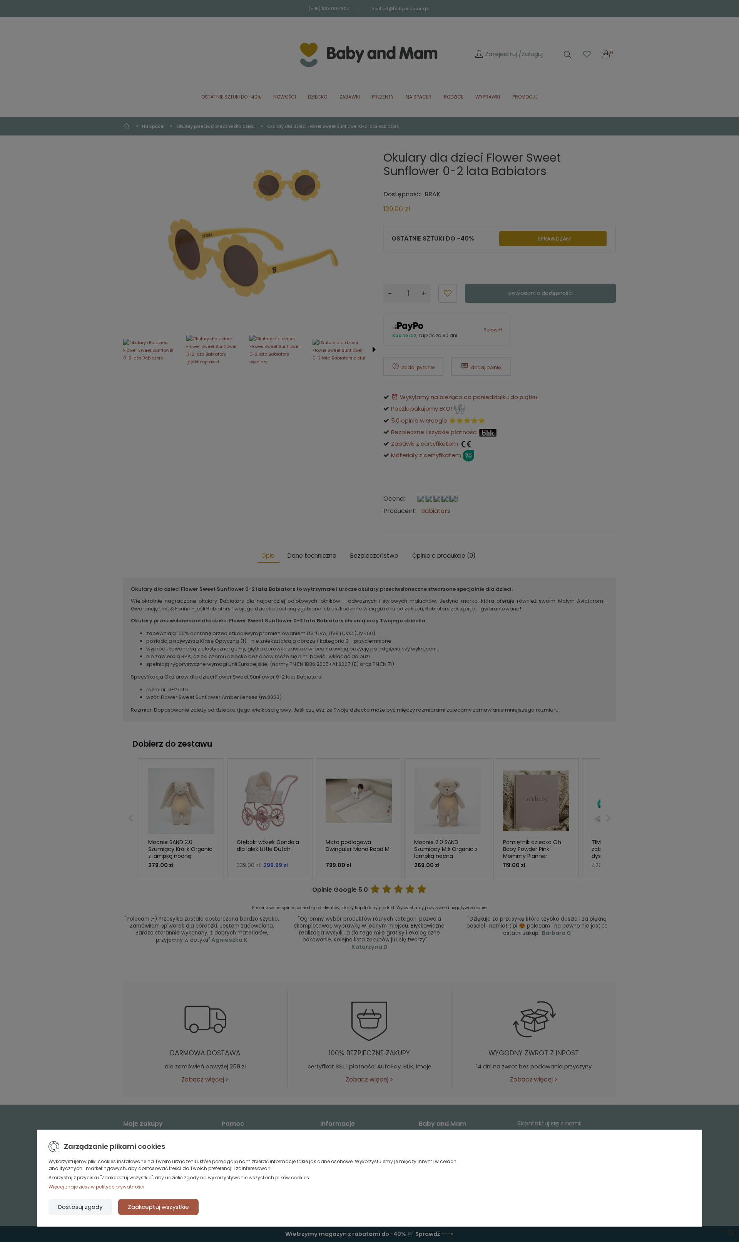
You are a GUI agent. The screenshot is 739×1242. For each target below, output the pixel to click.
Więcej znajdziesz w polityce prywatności (96, 1186)
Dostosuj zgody (80, 1207)
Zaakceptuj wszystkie (158, 1207)
